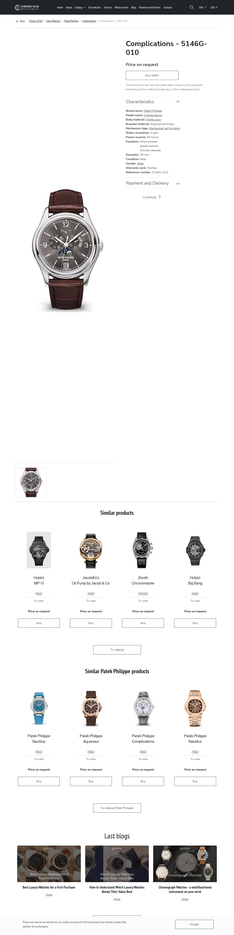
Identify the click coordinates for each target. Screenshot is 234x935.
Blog (133, 7)
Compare (149, 198)
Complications (89, 21)
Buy (38, 623)
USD (213, 7)
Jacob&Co (91, 578)
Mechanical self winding (164, 128)
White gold (153, 120)
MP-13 (39, 583)
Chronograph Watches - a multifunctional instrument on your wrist (185, 889)
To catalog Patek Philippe (117, 808)
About (69, 7)
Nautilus (38, 741)
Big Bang (195, 583)
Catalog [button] (79, 7)
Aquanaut (91, 741)
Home (60, 7)
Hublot (39, 578)
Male (140, 164)
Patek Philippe (71, 21)
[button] (191, 7)
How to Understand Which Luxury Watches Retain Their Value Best (117, 889)
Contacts (167, 7)
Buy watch (152, 75)
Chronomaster (143, 583)
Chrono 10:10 (35, 21)
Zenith (143, 578)
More (49, 895)
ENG (201, 7)
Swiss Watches (53, 21)
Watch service (121, 7)
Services (108, 7)
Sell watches (94, 7)
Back (22, 21)
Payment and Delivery (150, 7)
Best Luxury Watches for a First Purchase (49, 887)
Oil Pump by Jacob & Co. (91, 583)
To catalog (117, 650)
